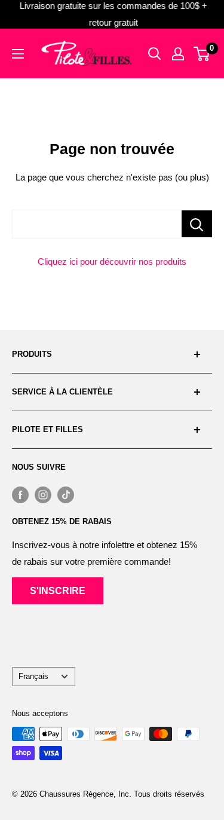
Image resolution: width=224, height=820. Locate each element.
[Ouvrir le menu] (18, 54)
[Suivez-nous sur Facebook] (20, 494)
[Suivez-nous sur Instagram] (43, 494)
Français (33, 676)
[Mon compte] (178, 53)
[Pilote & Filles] (86, 53)
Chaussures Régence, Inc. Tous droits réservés (121, 794)
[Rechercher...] (197, 223)
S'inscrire (57, 591)
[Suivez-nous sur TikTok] (65, 494)
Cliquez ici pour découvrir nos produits (112, 261)
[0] (202, 54)
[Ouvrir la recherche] (154, 53)
